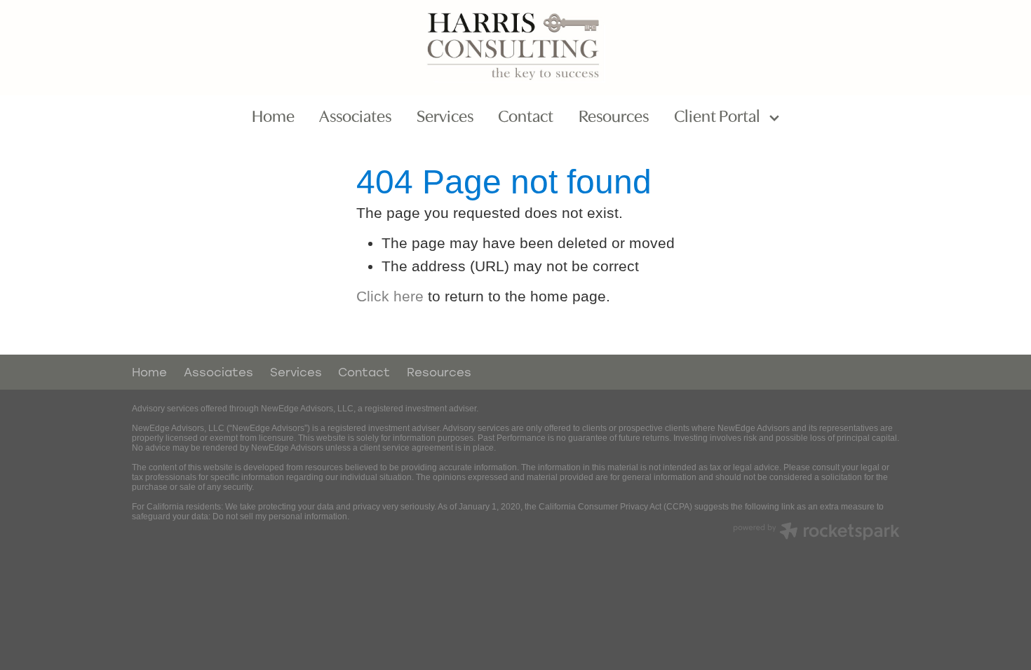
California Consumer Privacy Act (600, 507)
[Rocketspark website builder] (816, 532)
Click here (390, 296)
